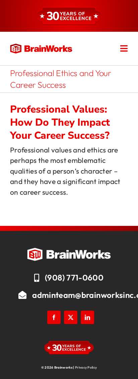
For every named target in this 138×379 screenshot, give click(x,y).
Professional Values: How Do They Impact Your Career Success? (60, 122)
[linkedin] (87, 317)
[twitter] (70, 317)
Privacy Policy (86, 367)
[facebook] (54, 317)
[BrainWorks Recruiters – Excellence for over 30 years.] (41, 47)
